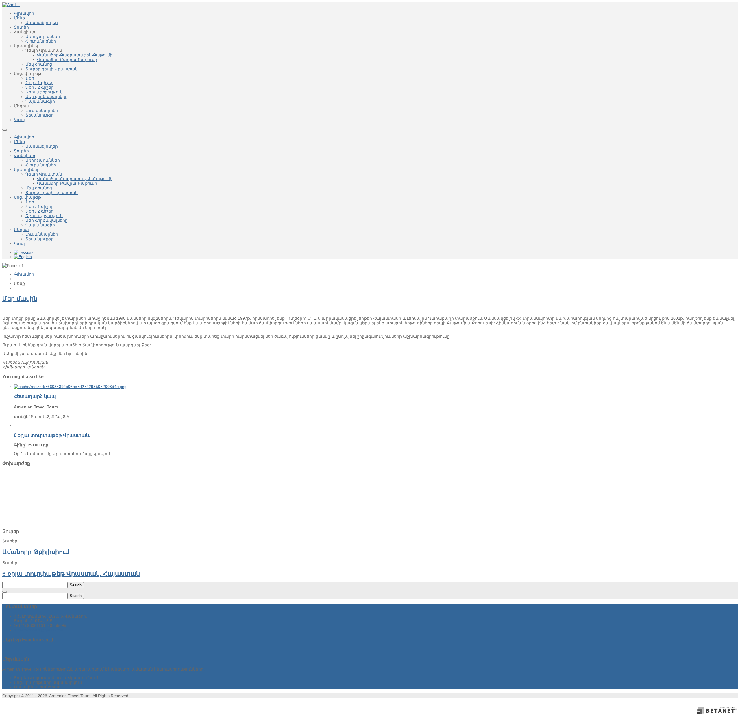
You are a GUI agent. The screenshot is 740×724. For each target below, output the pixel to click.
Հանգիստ (24, 155)
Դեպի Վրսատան (43, 174)
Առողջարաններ (42, 160)
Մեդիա (21, 229)
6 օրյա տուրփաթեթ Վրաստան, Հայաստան (71, 573)
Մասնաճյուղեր (41, 146)
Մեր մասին (19, 298)
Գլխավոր (24, 137)
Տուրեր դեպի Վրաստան (51, 192)
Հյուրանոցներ (40, 164)
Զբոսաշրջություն (44, 215)
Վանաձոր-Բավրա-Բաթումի (67, 183)
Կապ (19, 243)
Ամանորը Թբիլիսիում (35, 551)
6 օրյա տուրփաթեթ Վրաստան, (52, 435)
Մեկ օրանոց (38, 188)
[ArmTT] (11, 4)
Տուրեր (21, 151)
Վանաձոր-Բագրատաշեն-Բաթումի (74, 178)
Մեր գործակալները (46, 220)
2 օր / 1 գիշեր (39, 206)
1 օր (29, 202)
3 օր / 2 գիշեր (39, 211)
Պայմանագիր (40, 225)
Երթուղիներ (27, 169)
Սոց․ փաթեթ (27, 197)
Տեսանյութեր (39, 239)
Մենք (19, 141)
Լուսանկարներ (41, 234)
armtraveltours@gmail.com (38, 630)
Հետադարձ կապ (35, 396)
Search (76, 585)
